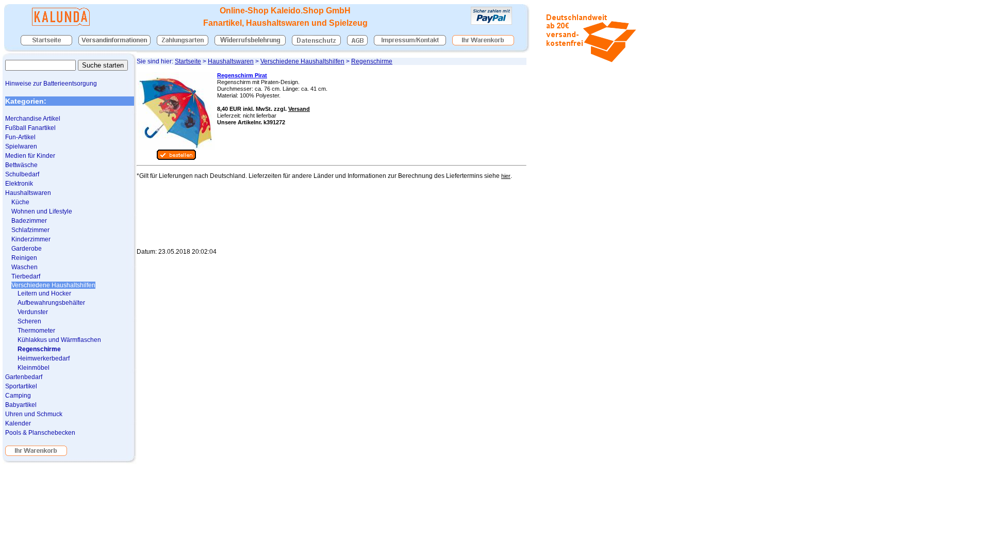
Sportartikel (21, 386)
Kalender (18, 423)
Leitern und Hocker (44, 293)
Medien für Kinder (30, 155)
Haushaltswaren (231, 61)
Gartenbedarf (23, 377)
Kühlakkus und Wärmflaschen (59, 339)
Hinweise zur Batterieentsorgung (51, 83)
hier (505, 176)
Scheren (29, 321)
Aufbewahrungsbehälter (51, 302)
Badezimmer (29, 220)
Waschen (24, 267)
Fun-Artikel (20, 137)
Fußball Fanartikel (30, 128)
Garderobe (26, 248)
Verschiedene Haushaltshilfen (302, 61)
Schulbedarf (22, 174)
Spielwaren (21, 146)
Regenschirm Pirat (242, 75)
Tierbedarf (25, 276)
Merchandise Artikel (32, 118)
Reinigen (24, 257)
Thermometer (36, 330)
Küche (20, 202)
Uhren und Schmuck (33, 414)
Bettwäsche (21, 165)
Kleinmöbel (34, 367)
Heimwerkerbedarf (44, 358)
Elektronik (19, 183)
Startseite (188, 61)
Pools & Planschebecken (40, 432)
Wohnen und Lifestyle (41, 211)
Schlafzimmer (30, 230)
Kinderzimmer (31, 239)
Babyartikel (21, 404)
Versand (299, 109)
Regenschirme (371, 61)
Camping (18, 395)
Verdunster (33, 312)
